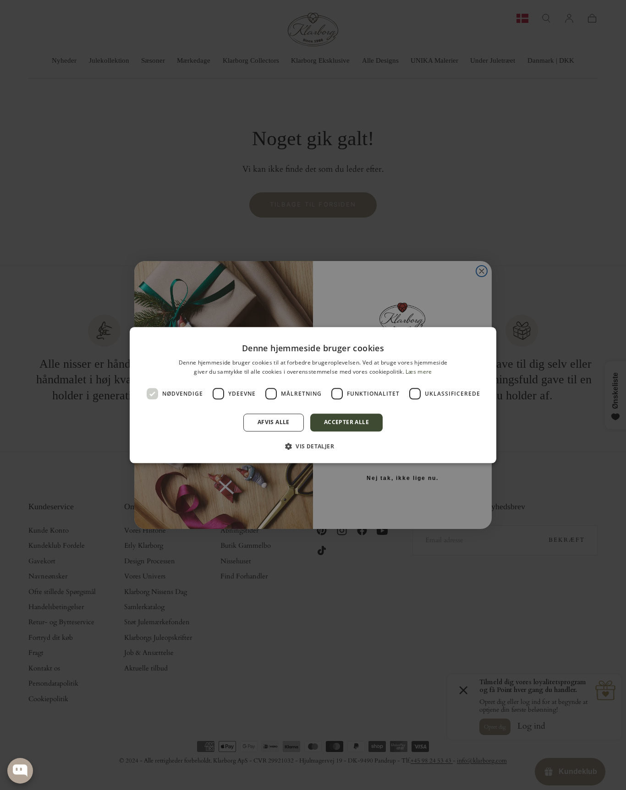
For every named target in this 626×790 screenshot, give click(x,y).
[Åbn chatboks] (20, 771)
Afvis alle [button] (274, 422)
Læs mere (419, 372)
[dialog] (313, 395)
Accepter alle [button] (346, 422)
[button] (313, 446)
